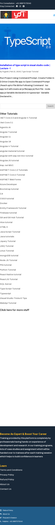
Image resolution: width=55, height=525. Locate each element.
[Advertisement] (19, 328)
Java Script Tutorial (10, 232)
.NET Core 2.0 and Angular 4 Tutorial (18, 118)
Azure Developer (8, 184)
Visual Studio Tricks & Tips (13, 298)
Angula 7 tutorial (8, 132)
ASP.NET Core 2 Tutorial (12, 175)
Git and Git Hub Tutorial (12, 217)
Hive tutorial (6, 222)
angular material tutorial (12, 151)
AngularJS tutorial (9, 160)
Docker (3, 203)
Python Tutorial (8, 270)
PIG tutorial (6, 265)
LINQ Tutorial (6, 246)
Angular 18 (5, 141)
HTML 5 (4, 227)
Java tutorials (7, 236)
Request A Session (9, 518)
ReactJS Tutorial (9, 279)
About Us (4, 484)
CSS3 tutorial (7, 198)
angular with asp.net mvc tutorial (16, 156)
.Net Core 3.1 (6, 122)
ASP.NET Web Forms (10, 179)
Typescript (5, 293)
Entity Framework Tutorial (13, 208)
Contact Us (5, 489)
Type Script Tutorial (30, 72)
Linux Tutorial (7, 251)
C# (1, 194)
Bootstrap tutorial (9, 189)
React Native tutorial (10, 274)
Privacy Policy (7, 475)
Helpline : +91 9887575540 (12, 521)
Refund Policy (7, 479)
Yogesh (5, 72)
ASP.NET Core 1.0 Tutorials (14, 170)
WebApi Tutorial (8, 303)
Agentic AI (5, 127)
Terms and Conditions (11, 470)
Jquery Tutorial (7, 241)
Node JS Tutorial (8, 260)
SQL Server (6, 284)
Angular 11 (5, 137)
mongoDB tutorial (9, 255)
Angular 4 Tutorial (9, 146)
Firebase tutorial (8, 213)
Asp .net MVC (7, 165)
